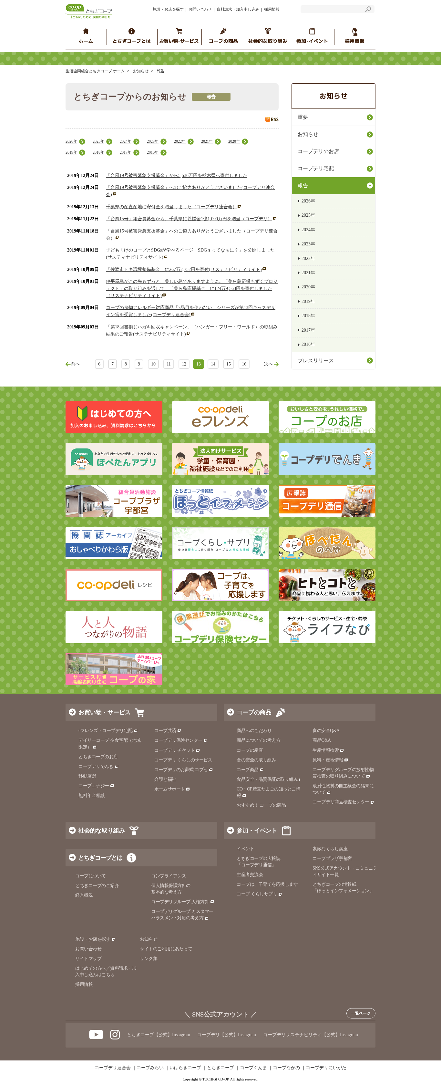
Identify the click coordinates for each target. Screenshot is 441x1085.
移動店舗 (87, 776)
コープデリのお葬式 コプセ (181, 769)
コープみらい (150, 1068)
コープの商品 (254, 712)
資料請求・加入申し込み (238, 9)
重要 (303, 117)
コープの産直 (250, 750)
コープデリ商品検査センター (341, 802)
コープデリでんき (95, 766)
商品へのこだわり (254, 730)
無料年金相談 (91, 795)
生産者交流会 (250, 874)
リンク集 (148, 958)
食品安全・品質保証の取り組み (267, 779)
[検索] (368, 10)
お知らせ (141, 71)
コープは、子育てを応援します (267, 884)
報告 (303, 185)
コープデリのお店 (318, 151)
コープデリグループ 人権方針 (180, 901)
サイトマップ (88, 958)
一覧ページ (361, 1013)
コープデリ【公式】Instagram (226, 1034)
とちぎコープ (220, 1068)
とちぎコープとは (100, 857)
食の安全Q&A (326, 730)
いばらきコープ (185, 1068)
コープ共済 (165, 730)
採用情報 (272, 9)
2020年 (234, 141)
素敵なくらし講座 (330, 848)
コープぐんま (253, 1068)
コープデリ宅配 (316, 168)
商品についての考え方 (258, 740)
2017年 (125, 152)
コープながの (286, 1068)
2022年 (180, 141)
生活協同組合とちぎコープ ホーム (96, 71)
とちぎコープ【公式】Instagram (158, 1034)
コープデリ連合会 (113, 1068)
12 (184, 364)
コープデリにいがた (326, 1068)
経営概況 (84, 895)
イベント (245, 848)
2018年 (98, 152)
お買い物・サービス (104, 712)
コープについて (90, 875)
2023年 (153, 141)
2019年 (71, 152)
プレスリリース (316, 360)
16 (244, 364)
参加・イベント (257, 830)
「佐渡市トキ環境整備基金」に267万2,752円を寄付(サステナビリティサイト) (184, 269)
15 (228, 364)
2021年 (207, 141)
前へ (75, 364)
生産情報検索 (326, 750)
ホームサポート (169, 789)
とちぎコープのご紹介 (97, 885)
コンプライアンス (168, 875)
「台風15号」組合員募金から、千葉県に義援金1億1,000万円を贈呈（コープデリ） (189, 218)
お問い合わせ (200, 9)
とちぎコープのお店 (98, 756)
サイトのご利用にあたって (166, 948)
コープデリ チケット (174, 750)
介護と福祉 (165, 779)
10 (153, 364)
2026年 (71, 141)
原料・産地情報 (328, 760)
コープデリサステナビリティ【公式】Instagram (310, 1034)
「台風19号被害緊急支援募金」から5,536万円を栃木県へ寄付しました (176, 175)
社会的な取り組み (101, 830)
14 (213, 364)
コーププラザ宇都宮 (332, 858)
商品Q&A (322, 740)
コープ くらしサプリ (257, 894)
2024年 (125, 141)
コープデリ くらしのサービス (183, 760)
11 (169, 364)
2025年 (98, 141)
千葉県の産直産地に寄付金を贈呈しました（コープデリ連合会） (171, 206)
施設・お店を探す (168, 9)
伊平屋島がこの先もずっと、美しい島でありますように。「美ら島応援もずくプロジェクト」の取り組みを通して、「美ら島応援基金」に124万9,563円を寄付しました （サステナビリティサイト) (192, 288)
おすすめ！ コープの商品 (261, 805)
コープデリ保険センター (178, 740)
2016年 (153, 152)
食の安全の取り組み (256, 760)
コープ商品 (248, 769)
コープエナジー (93, 785)
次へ (268, 364)
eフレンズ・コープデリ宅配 (105, 730)
